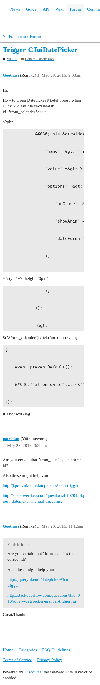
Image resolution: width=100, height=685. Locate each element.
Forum (75, 9)
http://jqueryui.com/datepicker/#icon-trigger (41, 485)
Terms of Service (17, 660)
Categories (28, 650)
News (15, 9)
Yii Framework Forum (22, 36)
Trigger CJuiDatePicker (40, 50)
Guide (31, 9)
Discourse (33, 672)
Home (8, 650)
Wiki (60, 9)
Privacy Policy (49, 660)
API (46, 9)
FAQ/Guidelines (56, 650)
